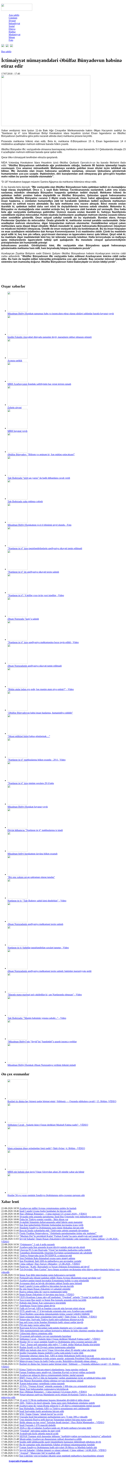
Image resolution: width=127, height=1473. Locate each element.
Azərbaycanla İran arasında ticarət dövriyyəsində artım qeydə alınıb (52, 1247)
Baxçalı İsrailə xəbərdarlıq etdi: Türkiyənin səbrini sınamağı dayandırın (54, 1230)
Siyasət (12, 20)
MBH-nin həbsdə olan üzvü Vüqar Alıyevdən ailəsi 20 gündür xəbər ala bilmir (45, 1171)
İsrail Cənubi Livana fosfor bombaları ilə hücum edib (45, 1211)
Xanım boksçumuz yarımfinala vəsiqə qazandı (42, 1383)
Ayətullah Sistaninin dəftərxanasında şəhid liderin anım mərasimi (50, 1222)
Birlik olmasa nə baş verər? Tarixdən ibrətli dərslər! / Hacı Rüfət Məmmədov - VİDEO (62, 1422)
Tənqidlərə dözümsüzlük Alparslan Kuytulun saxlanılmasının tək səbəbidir (56, 1252)
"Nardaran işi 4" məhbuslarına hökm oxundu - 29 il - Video (36, 759)
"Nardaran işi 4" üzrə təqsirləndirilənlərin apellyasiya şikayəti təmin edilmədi (44, 548)
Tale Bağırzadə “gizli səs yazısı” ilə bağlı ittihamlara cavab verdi (38, 478)
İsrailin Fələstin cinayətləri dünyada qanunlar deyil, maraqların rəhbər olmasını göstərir (49, 337)
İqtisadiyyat (14, 23)
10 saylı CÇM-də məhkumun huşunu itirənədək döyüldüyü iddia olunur (55, 1400)
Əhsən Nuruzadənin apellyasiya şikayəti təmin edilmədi (34, 666)
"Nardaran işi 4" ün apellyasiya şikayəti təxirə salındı (33, 572)
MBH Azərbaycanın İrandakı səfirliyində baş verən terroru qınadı (39, 384)
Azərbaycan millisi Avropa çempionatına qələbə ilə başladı (47, 1208)
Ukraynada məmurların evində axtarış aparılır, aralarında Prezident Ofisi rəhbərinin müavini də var (67, 1358)
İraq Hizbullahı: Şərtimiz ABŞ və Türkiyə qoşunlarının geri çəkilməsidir (54, 1408)
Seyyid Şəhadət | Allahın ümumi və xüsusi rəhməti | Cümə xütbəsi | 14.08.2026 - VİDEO (62, 1450)
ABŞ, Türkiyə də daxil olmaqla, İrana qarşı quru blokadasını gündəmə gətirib (57, 1403)
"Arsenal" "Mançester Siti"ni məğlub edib (39, 1453)
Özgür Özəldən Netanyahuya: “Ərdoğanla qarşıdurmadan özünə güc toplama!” (58, 1233)
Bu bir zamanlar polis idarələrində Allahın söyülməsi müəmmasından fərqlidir (57, 1444)
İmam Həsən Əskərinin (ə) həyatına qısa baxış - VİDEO (46, 1294)
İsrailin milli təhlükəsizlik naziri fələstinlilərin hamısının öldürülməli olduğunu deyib (60, 1442)
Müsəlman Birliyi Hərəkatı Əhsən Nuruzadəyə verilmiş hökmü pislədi (41, 1065)
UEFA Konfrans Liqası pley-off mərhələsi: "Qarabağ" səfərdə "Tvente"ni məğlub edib (61, 1297)
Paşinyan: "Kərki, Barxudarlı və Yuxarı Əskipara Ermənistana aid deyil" (55, 1266)
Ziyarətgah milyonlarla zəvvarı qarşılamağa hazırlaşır (45, 1336)
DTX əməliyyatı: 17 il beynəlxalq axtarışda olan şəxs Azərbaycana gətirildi (56, 1311)
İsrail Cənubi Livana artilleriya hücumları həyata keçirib (46, 1286)
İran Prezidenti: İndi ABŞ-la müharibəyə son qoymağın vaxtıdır (50, 1261)
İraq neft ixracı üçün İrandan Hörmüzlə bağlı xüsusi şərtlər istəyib (51, 1322)
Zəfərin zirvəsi (14, 407)
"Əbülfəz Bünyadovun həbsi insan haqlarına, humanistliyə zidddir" (40, 712)
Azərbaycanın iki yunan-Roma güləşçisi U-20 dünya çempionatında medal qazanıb (59, 1405)
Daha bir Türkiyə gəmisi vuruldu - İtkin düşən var (44, 1219)
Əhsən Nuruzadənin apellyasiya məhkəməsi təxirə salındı (35, 924)
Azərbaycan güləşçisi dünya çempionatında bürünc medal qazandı (51, 1375)
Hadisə (12, 31)
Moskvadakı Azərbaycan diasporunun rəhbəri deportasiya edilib (51, 1439)
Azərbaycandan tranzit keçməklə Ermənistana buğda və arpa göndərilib (54, 1280)
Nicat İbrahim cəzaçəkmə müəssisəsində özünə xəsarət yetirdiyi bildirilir (55, 1314)
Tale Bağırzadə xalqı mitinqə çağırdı (25, 501)
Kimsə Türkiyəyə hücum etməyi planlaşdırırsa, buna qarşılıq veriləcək (53, 1369)
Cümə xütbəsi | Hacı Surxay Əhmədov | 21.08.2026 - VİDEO (50, 1264)
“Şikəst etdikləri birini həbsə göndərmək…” (28, 736)
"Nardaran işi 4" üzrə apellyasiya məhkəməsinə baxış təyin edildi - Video (43, 642)
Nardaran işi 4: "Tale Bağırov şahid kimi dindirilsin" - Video (36, 900)
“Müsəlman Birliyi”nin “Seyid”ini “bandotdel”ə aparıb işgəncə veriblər (42, 1041)
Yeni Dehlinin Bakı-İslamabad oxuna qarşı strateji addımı (47, 1258)
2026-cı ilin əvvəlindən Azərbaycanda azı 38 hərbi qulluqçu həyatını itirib (55, 1428)
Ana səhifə (14, 15)
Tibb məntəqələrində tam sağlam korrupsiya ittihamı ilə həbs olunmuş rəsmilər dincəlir (61, 1330)
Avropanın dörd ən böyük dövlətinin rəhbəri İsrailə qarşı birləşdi (50, 1283)
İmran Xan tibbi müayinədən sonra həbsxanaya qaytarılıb (47, 1275)
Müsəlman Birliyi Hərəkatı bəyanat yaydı (27, 806)
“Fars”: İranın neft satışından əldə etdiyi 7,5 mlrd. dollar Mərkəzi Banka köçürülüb (60, 1344)
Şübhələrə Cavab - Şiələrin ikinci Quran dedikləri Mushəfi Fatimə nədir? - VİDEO (47, 1125)
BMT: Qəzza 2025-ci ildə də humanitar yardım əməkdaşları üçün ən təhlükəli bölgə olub (63, 1378)
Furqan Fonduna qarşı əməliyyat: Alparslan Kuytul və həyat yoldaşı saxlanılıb (57, 1372)
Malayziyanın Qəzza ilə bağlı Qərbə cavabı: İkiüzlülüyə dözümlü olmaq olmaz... (58, 1361)
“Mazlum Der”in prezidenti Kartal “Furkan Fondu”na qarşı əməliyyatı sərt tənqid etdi (61, 1236)
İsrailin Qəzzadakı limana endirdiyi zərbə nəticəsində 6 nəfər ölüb (51, 1353)
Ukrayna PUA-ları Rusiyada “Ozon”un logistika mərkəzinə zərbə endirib (55, 1250)
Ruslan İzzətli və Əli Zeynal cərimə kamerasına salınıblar (47, 1347)
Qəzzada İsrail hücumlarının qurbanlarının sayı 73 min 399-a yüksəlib (54, 1417)
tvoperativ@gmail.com (21, 1461)
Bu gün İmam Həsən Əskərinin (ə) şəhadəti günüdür (44, 1289)
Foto (11, 40)
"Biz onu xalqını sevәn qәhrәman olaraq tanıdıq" (31, 877)
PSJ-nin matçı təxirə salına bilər (34, 1325)
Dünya (12, 29)
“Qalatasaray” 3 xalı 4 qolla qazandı (37, 1244)
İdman (12, 37)
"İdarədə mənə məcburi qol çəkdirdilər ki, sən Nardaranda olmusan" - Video (44, 994)
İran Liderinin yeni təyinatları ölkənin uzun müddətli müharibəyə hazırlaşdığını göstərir (61, 1455)
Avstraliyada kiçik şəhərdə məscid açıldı (38, 1433)
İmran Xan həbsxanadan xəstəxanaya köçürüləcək (44, 1389)
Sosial (12, 26)
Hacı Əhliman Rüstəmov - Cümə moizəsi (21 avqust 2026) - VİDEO (53, 1214)
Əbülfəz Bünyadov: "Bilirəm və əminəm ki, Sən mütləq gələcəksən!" (41, 454)
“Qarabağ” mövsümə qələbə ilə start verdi (40, 1430)
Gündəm (13, 18)
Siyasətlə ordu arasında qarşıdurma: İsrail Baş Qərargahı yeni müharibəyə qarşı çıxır (60, 1216)
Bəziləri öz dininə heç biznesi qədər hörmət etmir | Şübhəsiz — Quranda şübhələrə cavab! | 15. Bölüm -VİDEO (61, 1101)
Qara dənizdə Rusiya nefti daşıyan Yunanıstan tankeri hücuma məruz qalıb (56, 1419)
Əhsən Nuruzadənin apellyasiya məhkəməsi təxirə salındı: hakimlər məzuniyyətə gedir (49, 971)
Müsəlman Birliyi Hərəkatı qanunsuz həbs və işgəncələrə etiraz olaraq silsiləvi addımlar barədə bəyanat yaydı (60, 313)
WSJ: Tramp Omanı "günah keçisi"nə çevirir (41, 1414)
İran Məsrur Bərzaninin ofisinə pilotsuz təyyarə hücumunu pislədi (51, 1380)
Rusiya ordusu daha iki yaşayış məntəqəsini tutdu (43, 1291)
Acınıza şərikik (14, 360)
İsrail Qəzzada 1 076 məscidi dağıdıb (38, 1425)
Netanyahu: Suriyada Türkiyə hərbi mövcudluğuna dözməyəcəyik (51, 1319)
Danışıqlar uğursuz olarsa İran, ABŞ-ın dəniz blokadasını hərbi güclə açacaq (57, 1355)
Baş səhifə (6, 51)
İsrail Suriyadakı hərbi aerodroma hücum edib (41, 1411)
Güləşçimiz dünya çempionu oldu (36, 1333)
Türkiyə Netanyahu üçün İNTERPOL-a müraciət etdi (46, 1255)
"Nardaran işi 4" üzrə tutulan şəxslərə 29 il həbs (30, 783)
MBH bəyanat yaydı (17, 431)
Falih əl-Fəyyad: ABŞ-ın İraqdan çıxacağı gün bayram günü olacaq (52, 1308)
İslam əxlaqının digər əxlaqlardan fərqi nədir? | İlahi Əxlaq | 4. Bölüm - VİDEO (46, 1148)
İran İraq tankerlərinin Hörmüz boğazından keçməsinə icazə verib (51, 1225)
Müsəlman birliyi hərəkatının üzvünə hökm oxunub (32, 853)
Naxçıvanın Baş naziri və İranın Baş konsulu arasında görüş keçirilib (52, 1300)
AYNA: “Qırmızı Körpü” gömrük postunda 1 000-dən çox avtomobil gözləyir (57, 1386)
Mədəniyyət (14, 34)
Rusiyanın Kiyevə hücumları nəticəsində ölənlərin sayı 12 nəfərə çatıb (54, 1328)
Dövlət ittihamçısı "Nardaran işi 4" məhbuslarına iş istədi (35, 830)
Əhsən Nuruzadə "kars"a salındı (23, 619)
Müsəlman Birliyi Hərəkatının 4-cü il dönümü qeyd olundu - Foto (39, 525)
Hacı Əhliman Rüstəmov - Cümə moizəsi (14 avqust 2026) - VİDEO (53, 1391)
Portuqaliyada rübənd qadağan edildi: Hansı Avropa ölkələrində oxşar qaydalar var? (60, 1277)
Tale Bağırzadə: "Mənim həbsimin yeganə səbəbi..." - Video (36, 1018)
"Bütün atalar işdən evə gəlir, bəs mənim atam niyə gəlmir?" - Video (40, 689)
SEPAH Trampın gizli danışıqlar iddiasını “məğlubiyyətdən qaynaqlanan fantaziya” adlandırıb (65, 1436)
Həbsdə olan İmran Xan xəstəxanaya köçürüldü (42, 1303)
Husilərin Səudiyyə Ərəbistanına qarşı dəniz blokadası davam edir (52, 1227)
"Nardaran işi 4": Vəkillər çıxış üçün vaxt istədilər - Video (35, 595)
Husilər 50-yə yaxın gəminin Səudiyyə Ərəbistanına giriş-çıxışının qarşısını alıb (46, 1195)
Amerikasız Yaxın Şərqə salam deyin (37, 1305)
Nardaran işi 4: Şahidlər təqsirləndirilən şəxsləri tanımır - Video (38, 947)
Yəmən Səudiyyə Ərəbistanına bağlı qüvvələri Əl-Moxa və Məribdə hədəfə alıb (58, 1447)
